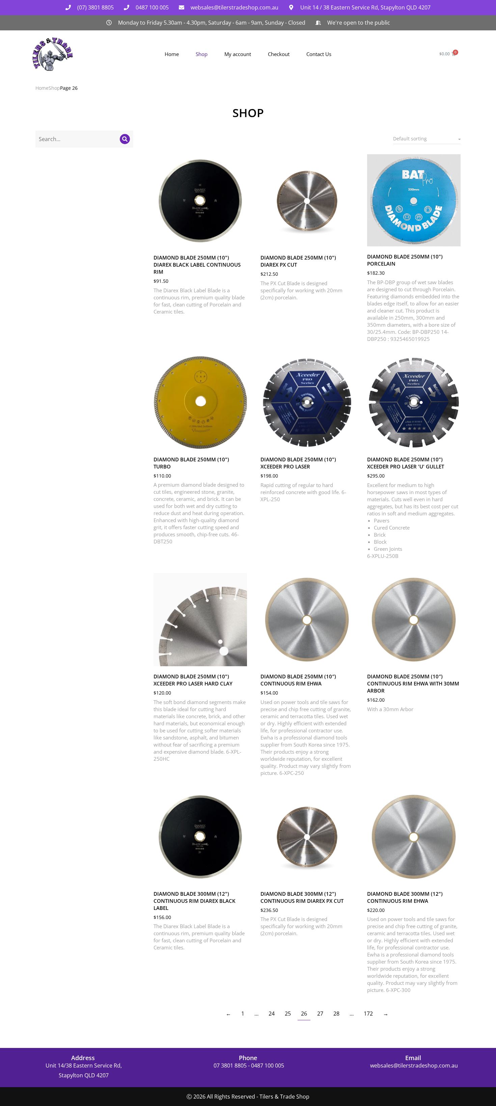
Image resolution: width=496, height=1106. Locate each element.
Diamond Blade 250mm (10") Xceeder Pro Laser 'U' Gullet (405, 463)
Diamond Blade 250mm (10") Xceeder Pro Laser (298, 463)
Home (172, 54)
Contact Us (318, 54)
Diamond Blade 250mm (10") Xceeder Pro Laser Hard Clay (193, 680)
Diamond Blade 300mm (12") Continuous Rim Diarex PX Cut (301, 897)
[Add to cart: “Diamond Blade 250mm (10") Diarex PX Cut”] (347, 240)
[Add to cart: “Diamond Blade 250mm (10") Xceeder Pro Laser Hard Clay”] (240, 659)
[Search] (125, 139)
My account (237, 54)
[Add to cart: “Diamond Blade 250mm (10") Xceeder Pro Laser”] (347, 442)
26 (304, 1013)
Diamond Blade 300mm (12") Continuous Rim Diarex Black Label (195, 900)
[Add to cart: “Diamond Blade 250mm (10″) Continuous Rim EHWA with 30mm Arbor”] (454, 659)
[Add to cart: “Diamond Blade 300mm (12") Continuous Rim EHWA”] (454, 877)
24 (272, 1013)
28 (336, 1013)
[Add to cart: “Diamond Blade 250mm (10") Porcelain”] (454, 239)
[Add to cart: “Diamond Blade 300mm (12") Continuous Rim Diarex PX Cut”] (347, 877)
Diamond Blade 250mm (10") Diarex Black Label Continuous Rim (197, 264)
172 (368, 1013)
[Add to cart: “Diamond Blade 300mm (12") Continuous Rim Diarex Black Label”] (240, 877)
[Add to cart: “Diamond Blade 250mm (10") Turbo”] (240, 442)
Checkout (279, 54)
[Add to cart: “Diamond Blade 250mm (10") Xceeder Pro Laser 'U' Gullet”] (454, 442)
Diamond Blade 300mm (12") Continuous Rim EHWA (405, 897)
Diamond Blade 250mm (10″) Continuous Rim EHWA (298, 680)
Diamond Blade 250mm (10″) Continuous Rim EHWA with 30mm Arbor (413, 683)
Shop (202, 54)
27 (320, 1013)
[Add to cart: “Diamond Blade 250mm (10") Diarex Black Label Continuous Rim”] (240, 240)
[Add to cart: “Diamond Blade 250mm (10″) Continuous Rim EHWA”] (347, 659)
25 (288, 1013)
